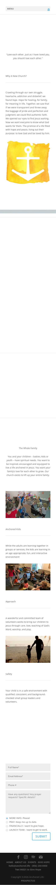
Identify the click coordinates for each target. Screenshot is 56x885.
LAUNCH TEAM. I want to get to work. (28, 829)
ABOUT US (20, 862)
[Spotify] (33, 857)
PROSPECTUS (28, 880)
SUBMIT (41, 836)
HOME (9, 862)
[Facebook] (18, 857)
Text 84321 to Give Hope (28, 869)
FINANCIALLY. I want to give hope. (26, 825)
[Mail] (41, 857)
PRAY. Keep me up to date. (23, 821)
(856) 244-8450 (39, 865)
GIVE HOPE (44, 862)
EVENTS (32, 862)
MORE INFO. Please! (19, 818)
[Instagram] (26, 857)
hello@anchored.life (19, 865)
